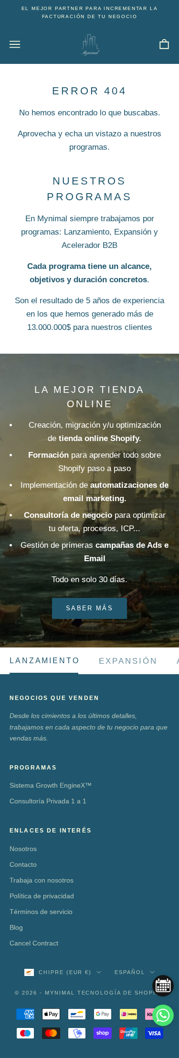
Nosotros (23, 849)
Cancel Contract (34, 943)
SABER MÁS (89, 608)
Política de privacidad (42, 896)
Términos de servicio (41, 911)
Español (130, 972)
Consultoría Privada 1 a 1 (48, 801)
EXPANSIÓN (128, 661)
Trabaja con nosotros (42, 880)
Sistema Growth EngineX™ (51, 785)
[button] (163, 1015)
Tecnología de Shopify (121, 993)
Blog (16, 927)
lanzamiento (45, 661)
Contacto (23, 864)
